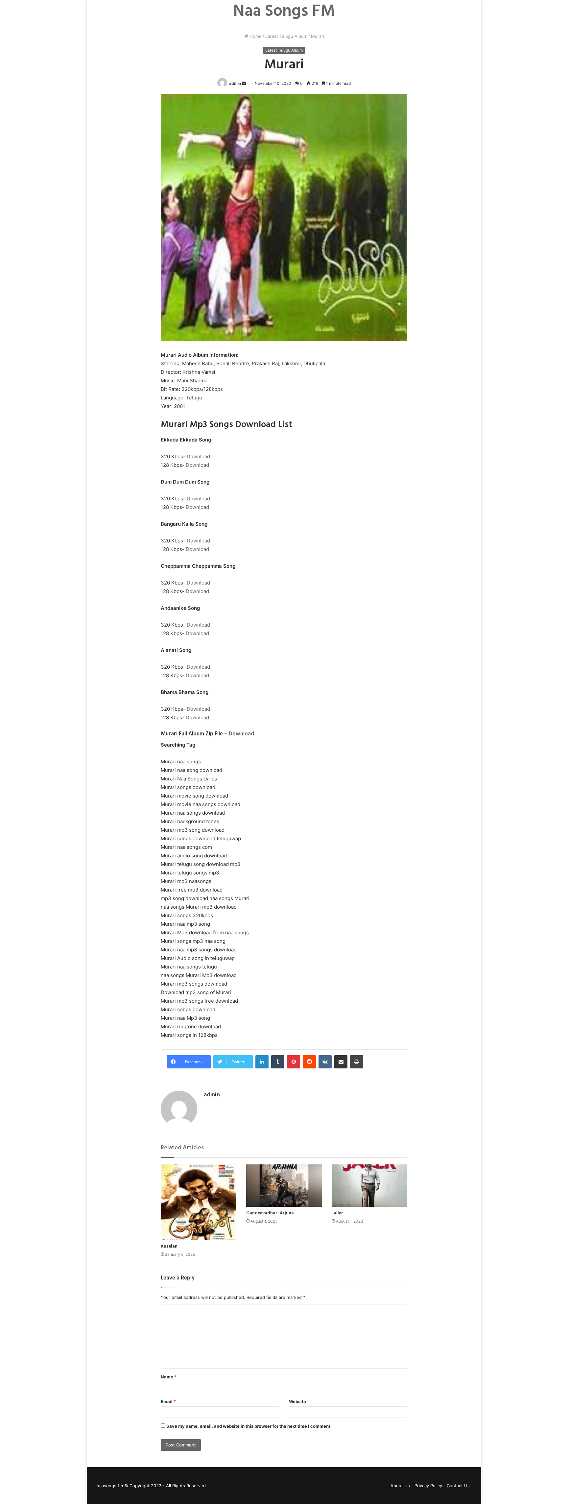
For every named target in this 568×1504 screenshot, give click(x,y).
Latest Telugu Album (286, 36)
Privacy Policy (428, 1485)
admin (235, 83)
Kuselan (169, 1246)
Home (255, 36)
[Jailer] (369, 1185)
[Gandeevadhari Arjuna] (284, 1185)
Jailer (337, 1213)
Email (168, 1401)
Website (297, 1401)
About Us (400, 1485)
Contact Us (458, 1485)
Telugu (194, 397)
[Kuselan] (198, 1202)
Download (198, 456)
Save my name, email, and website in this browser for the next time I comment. (249, 1426)
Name (169, 1376)
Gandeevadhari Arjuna (270, 1213)
